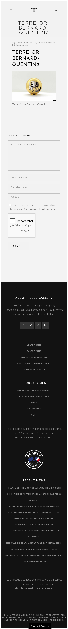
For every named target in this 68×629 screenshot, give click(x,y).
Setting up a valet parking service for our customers (34, 534)
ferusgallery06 (46, 42)
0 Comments (21, 45)
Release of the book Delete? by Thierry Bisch (34, 488)
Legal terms (34, 345)
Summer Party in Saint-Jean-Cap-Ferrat (34, 549)
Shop (34, 403)
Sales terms (34, 351)
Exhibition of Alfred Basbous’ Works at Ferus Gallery (34, 497)
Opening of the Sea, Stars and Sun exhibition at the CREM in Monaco (34, 558)
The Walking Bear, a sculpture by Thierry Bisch (34, 543)
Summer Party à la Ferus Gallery (34, 525)
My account (34, 409)
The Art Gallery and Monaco (34, 390)
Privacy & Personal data (34, 357)
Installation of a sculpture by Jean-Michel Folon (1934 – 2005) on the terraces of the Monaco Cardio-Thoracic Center (34, 512)
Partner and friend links (34, 397)
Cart (34, 415)
